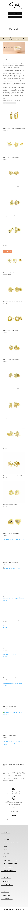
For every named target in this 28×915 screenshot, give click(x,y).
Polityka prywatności (10, 842)
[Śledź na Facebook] (1, 2)
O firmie (5, 832)
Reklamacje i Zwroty (10, 860)
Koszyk (5, 888)
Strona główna (6, 63)
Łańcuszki (6, 881)
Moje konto (6, 898)
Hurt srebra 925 (8, 870)
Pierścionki (7, 884)
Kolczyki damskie (12, 63)
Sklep (5, 891)
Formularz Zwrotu (9, 867)
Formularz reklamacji (10, 863)
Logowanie (6, 895)
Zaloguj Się (14, 13)
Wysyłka (5, 856)
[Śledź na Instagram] (3, 2)
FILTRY (5, 59)
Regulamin (6, 836)
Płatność (6, 853)
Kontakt (5, 846)
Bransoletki (7, 874)
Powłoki (5, 849)
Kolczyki (6, 877)
